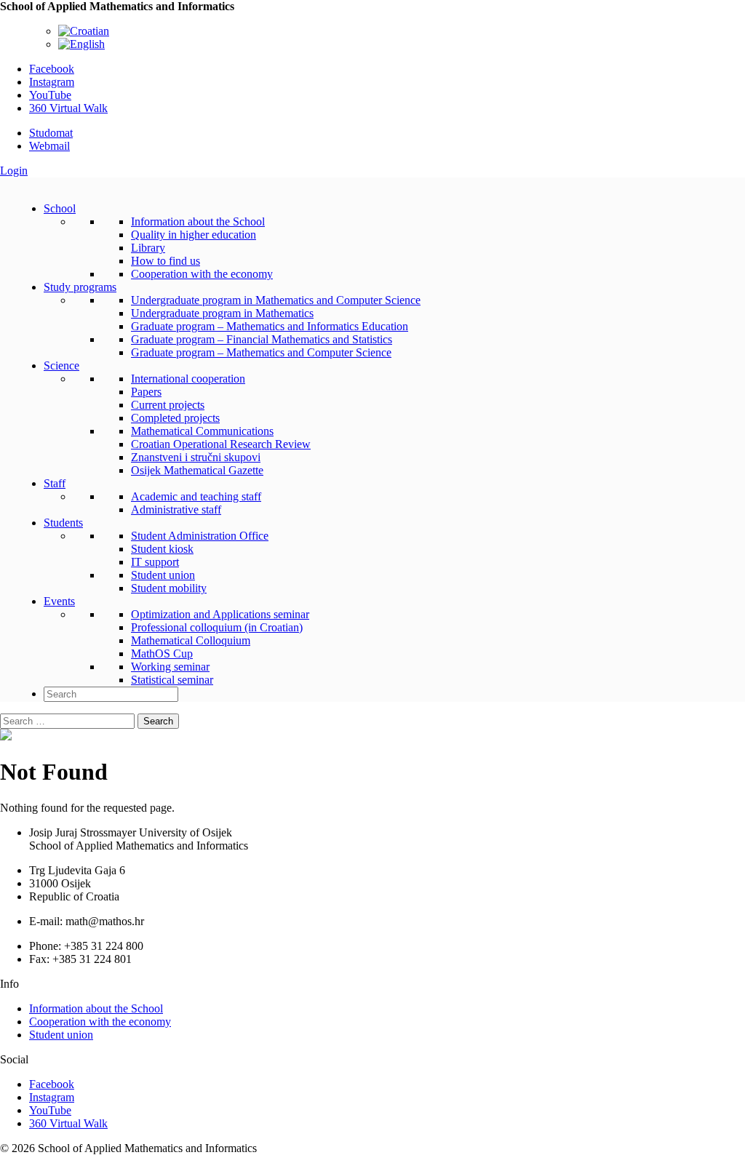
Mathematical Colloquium (190, 640)
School (60, 208)
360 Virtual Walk (68, 108)
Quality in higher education (193, 234)
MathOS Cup (162, 653)
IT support (155, 562)
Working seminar (170, 666)
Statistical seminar (172, 680)
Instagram (51, 82)
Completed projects (175, 418)
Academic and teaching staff (196, 496)
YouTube (50, 95)
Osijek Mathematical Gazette (197, 470)
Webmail (49, 146)
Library (148, 247)
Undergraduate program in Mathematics (222, 313)
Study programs (80, 287)
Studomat (51, 133)
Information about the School (198, 221)
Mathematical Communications (202, 431)
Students (63, 522)
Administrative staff (176, 509)
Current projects (167, 405)
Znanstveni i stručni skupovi (195, 457)
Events (59, 601)
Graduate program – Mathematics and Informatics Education (269, 326)
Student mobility (169, 588)
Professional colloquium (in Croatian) (217, 627)
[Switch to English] (81, 44)
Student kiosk (162, 549)
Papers (146, 391)
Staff (54, 483)
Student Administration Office (199, 535)
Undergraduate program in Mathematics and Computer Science (276, 300)
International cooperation (188, 378)
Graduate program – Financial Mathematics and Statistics (261, 339)
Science (61, 365)
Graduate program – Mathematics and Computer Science (261, 352)
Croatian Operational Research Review (221, 444)
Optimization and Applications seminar (220, 614)
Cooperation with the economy (202, 274)
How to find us (165, 261)
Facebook (51, 69)
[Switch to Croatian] (83, 31)
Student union (163, 575)
